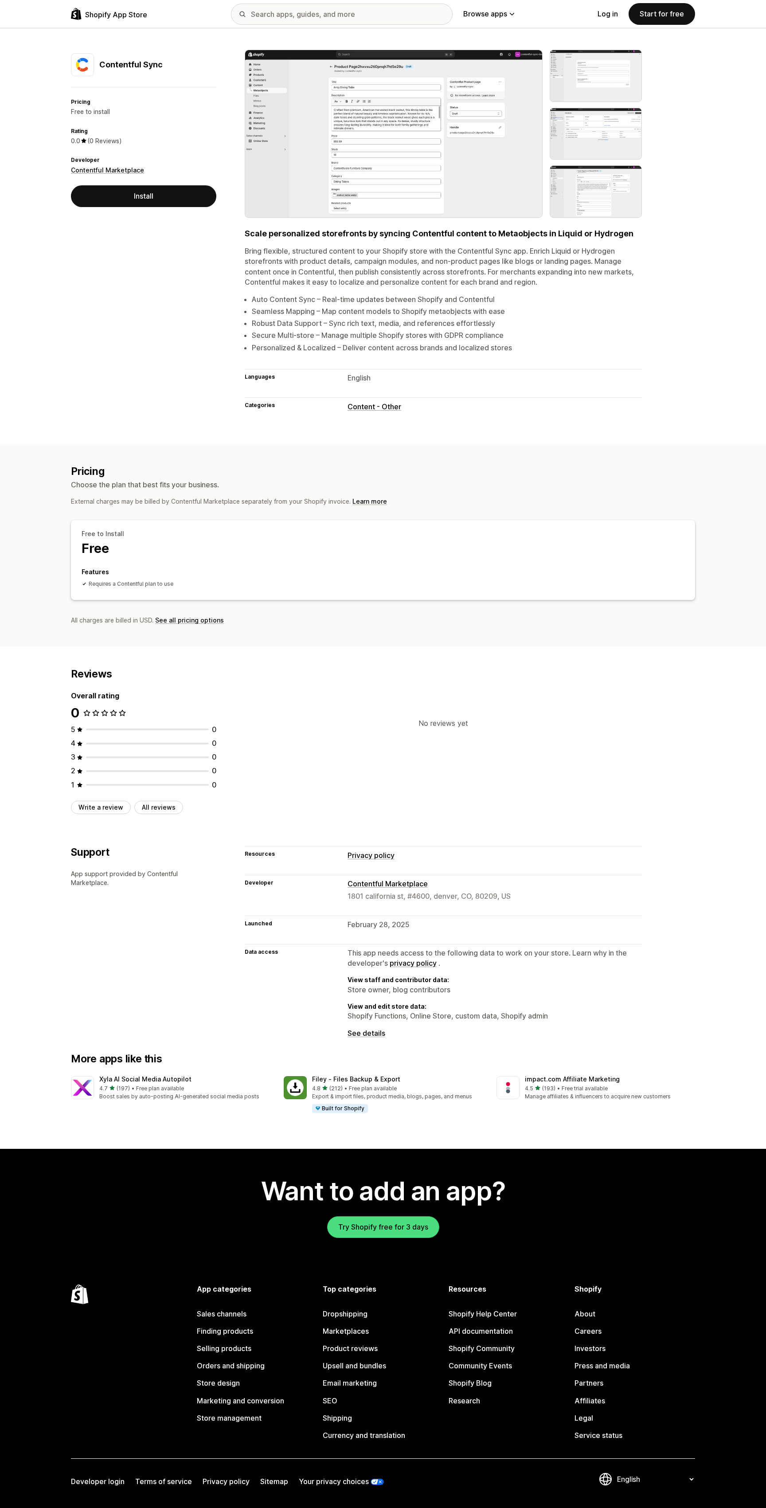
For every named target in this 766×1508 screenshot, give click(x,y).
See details (366, 1033)
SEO (330, 1400)
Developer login (98, 1481)
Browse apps (485, 13)
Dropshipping (345, 1313)
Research (464, 1400)
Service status (598, 1435)
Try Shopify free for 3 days (383, 1226)
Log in (608, 13)
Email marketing (350, 1383)
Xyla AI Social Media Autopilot (145, 1079)
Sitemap (274, 1481)
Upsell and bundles (354, 1365)
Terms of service (163, 1481)
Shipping (337, 1418)
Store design (218, 1383)
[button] (170, 1088)
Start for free (662, 13)
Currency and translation (364, 1435)
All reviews (159, 807)
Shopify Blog (470, 1383)
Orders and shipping (231, 1365)
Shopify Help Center (483, 1313)
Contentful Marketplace (107, 170)
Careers (588, 1331)
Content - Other (374, 406)
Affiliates (589, 1400)
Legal (583, 1418)
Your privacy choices (334, 1481)
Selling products (224, 1348)
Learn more (369, 501)
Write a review (100, 807)
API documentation (481, 1331)
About (584, 1313)
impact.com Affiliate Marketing (572, 1079)
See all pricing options (189, 620)
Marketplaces (346, 1331)
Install (143, 196)
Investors (590, 1348)
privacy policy (413, 963)
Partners (588, 1383)
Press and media (602, 1365)
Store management (229, 1418)
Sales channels (221, 1313)
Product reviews (350, 1348)
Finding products (225, 1331)
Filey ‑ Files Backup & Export (356, 1079)
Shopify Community (482, 1348)
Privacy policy (371, 855)
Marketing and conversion (240, 1400)
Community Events (480, 1365)
